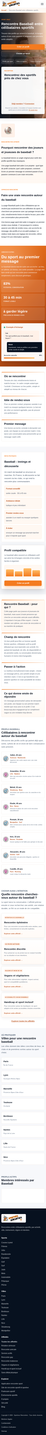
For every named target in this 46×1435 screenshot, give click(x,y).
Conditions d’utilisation (8, 1427)
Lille (3, 1319)
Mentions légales (6, 1419)
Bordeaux (5, 1311)
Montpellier (5, 1331)
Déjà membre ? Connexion (23, 104)
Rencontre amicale (8, 1349)
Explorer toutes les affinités (23, 1021)
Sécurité (4, 1403)
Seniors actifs (6, 1353)
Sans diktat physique (9, 1372)
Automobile (5, 1277)
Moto (3, 1273)
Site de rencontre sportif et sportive (15, 1388)
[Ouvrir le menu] (42, 3)
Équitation (5, 1258)
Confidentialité (5, 1423)
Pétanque (5, 1281)
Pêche (3, 1285)
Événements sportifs (9, 1395)
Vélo (3, 1250)
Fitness (4, 1246)
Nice (3, 1323)
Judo (3, 1270)
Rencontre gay (7, 1357)
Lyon (3, 1300)
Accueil (3, 10)
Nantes (4, 1315)
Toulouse (5, 1307)
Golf (3, 1262)
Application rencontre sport (12, 1384)
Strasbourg (5, 1327)
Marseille (5, 1304)
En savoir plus (33, 110)
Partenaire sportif (8, 1391)
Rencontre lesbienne (9, 1361)
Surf (3, 1266)
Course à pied (7, 1243)
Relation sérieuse (8, 1346)
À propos (4, 1399)
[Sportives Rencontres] (12, 4)
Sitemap (4, 1431)
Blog (3, 1407)
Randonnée (6, 1254)
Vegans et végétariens (10, 1365)
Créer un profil (23, 47)
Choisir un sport (23, 53)
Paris (3, 1296)
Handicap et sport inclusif (11, 1369)
